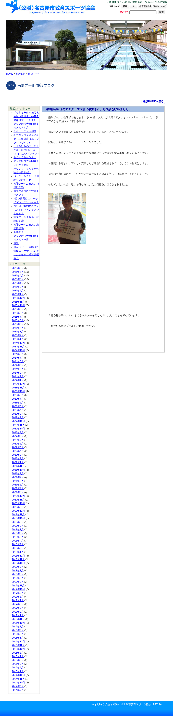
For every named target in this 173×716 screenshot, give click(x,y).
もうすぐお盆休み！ (25, 157)
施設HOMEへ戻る (153, 101)
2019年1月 (18, 552)
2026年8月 (18, 268)
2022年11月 (18, 425)
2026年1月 (18, 294)
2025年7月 (18, 316)
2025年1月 (18, 339)
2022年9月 (18, 432)
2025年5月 (18, 324)
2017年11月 (18, 585)
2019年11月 (18, 514)
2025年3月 (18, 331)
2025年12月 (18, 298)
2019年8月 (18, 525)
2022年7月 (18, 440)
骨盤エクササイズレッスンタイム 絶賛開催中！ (26, 254)
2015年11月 (18, 645)
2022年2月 (18, 458)
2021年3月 (18, 492)
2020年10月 (18, 503)
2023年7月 (18, 398)
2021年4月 (18, 488)
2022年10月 (18, 428)
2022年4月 (18, 451)
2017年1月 (18, 615)
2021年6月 (18, 481)
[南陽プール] (51, 9)
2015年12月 (18, 641)
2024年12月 (18, 343)
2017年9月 (18, 593)
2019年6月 (18, 533)
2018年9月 (18, 566)
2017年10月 (18, 589)
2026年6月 (18, 275)
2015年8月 (18, 652)
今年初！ (19, 232)
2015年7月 (18, 656)
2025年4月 (18, 328)
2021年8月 (18, 473)
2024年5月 (18, 365)
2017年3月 (18, 607)
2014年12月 (18, 675)
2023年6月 (18, 402)
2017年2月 (18, 611)
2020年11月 (18, 499)
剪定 (16, 243)
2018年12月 (18, 555)
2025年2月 (18, 335)
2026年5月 (18, 279)
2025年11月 (18, 301)
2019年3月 (18, 544)
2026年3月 (18, 287)
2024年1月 (18, 380)
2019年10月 (18, 518)
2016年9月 (18, 626)
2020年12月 (18, 496)
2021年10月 (18, 469)
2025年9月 (18, 309)
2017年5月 (18, 604)
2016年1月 (18, 637)
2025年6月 (18, 320)
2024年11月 (18, 346)
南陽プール (34, 73)
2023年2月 (18, 417)
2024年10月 (18, 350)
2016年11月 (18, 619)
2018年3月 (18, 578)
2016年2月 (18, 634)
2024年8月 (18, 354)
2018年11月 (18, 559)
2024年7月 (18, 357)
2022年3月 (18, 454)
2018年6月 (18, 574)
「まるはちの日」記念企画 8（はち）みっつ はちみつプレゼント (27, 150)
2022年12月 (18, 421)
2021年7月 (18, 477)
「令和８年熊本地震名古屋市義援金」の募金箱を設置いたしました (26, 116)
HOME (9, 73)
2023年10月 (18, 391)
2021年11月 (18, 466)
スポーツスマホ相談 (25, 131)
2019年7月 (18, 529)
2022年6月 (18, 443)
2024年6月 (18, 361)
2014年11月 (18, 679)
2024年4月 (18, 369)
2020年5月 (18, 507)
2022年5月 (18, 447)
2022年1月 (18, 462)
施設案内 (21, 73)
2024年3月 (18, 372)
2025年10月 (18, 305)
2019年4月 (18, 540)
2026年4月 (18, 283)
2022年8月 (18, 436)
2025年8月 (18, 313)
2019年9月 (18, 522)
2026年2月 (18, 290)
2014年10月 (18, 682)
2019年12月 (18, 510)
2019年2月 (18, 548)
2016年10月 (18, 623)
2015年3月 (18, 664)
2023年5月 (18, 406)
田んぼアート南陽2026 (26, 247)
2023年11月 (18, 387)
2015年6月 (18, 660)
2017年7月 (18, 600)
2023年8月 (18, 395)
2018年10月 (18, 563)
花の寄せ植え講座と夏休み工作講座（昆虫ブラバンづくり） (26, 139)
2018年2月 (18, 581)
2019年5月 (18, 537)
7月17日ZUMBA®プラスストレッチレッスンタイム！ (26, 210)
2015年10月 (18, 649)
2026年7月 (18, 272)
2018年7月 (18, 570)
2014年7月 (18, 690)
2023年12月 (18, 384)
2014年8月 (18, 686)
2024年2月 (18, 376)
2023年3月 (18, 413)
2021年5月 (18, 484)
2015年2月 (18, 667)
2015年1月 (18, 671)
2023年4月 (18, 410)
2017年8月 (18, 596)
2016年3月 (18, 630)
